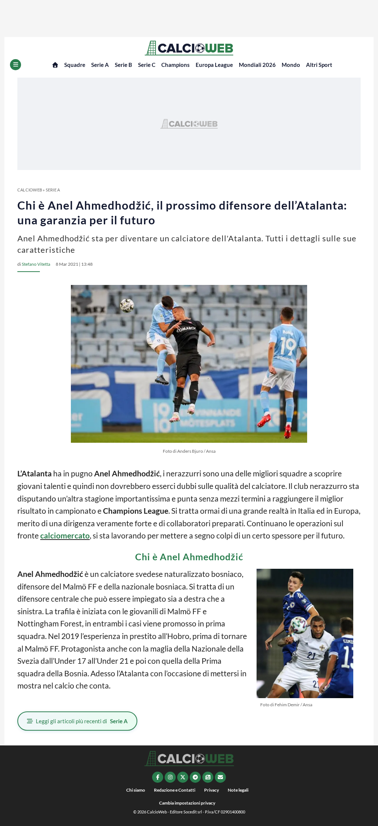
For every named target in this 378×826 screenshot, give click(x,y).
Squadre (74, 64)
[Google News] (207, 777)
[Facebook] (157, 777)
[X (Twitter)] (182, 777)
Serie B (123, 64)
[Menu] (15, 64)
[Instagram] (170, 777)
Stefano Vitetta (36, 264)
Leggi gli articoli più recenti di (82, 721)
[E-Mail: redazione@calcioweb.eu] (220, 777)
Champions (175, 64)
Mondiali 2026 (257, 64)
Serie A (100, 64)
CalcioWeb (29, 189)
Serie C (146, 64)
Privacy (211, 790)
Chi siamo (135, 790)
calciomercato (65, 535)
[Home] (55, 65)
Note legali (238, 790)
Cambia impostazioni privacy (187, 803)
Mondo (291, 64)
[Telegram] (195, 777)
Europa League (214, 64)
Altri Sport (319, 64)
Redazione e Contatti (174, 790)
